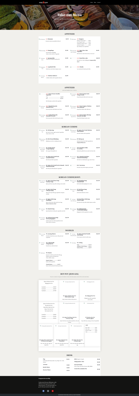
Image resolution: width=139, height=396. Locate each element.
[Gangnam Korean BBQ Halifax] (43, 2)
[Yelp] (53, 391)
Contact (98, 2)
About (91, 2)
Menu (95, 2)
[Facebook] (43, 391)
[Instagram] (48, 391)
